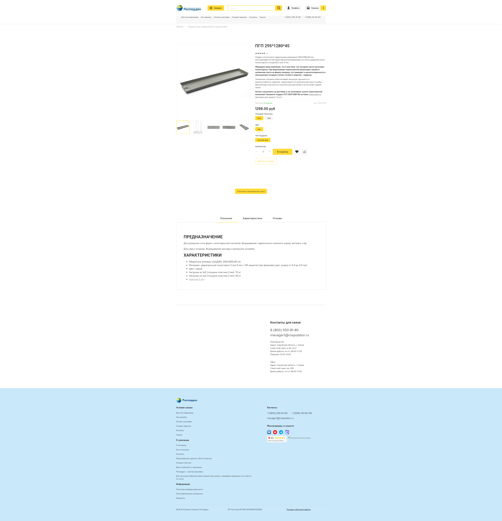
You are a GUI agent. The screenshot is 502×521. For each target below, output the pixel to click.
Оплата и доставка (221, 17)
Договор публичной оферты (299, 509)
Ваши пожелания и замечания (189, 467)
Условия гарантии (239, 17)
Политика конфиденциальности (189, 489)
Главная (179, 26)
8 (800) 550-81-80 (284, 330)
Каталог (218, 8)
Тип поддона (261, 136)
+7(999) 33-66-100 (313, 17)
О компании (181, 445)
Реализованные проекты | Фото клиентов (194, 458)
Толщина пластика (264, 114)
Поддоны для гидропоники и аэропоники (207, 26)
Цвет (257, 125)
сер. (259, 129)
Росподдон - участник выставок (189, 471)
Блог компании (182, 450)
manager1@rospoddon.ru (289, 335)
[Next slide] (247, 81)
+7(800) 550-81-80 (292, 17)
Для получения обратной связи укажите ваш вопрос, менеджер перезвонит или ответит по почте (213, 477)
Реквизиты (180, 498)
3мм (269, 118)
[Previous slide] (180, 81)
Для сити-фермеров (189, 17)
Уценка (262, 17)
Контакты (253, 17)
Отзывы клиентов (183, 463)
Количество (260, 147)
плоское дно (262, 140)
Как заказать (206, 17)
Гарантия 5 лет (196, 279)
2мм (259, 118)
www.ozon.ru (315, 94)
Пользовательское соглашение (189, 493)
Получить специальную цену (251, 191)
